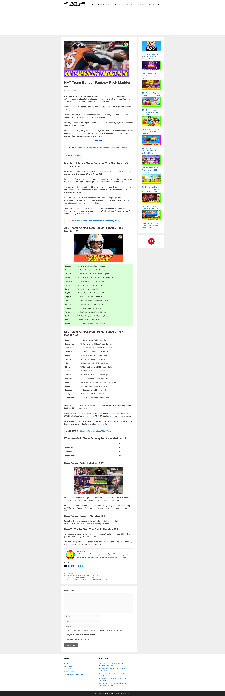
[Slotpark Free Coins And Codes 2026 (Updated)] (151, 198)
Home (93, 4)
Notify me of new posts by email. (77, 639)
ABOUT (66, 663)
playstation (93, 575)
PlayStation (69, 573)
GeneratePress (125, 693)
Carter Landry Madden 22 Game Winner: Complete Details (101, 147)
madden (80, 575)
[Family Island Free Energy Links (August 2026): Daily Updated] (151, 121)
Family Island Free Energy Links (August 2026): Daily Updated (151, 131)
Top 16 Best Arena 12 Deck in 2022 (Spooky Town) (98, 221)
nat (84, 575)
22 (67, 575)
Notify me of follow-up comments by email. (81, 635)
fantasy (75, 575)
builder (70, 575)
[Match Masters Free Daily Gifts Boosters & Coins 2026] (151, 66)
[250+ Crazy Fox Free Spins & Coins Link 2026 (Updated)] (151, 102)
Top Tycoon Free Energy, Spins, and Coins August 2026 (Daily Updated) (150, 189)
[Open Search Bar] (158, 4)
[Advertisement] (112, 22)
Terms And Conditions (114, 4)
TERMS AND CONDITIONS (73, 674)
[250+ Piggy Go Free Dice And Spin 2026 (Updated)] (151, 85)
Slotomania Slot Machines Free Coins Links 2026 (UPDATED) (151, 170)
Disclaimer (140, 4)
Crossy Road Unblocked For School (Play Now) (80, 577)
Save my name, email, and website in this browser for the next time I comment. (94, 630)
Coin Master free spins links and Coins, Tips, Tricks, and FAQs (150, 56)
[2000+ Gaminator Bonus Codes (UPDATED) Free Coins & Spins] (151, 215)
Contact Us (150, 4)
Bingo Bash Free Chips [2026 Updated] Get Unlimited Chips (150, 151)
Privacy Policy (129, 4)
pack (87, 575)
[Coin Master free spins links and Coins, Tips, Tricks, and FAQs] (151, 46)
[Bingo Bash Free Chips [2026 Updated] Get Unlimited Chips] (151, 140)
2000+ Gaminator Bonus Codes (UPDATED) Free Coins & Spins (150, 225)
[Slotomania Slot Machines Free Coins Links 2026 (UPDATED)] (151, 160)
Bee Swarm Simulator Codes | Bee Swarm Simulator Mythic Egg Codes (87, 579)
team (98, 575)
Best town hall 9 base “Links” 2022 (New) (94, 431)
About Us (101, 4)
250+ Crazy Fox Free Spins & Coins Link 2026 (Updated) (150, 112)
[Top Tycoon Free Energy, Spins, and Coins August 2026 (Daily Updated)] (151, 179)
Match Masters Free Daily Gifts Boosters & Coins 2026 (151, 76)
